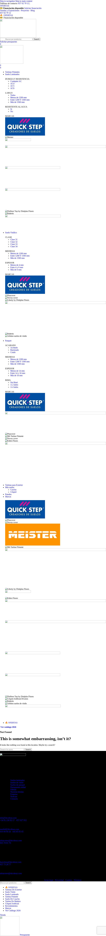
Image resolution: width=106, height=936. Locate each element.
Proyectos (25, 10)
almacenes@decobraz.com (11, 840)
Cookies (68, 880)
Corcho (13, 490)
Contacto (14, 799)
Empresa (13, 794)
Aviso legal (48, 880)
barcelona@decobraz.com (10, 862)
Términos (77, 880)
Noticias (13, 796)
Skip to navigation (7, 1)
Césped (13, 492)
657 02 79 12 (23, 3)
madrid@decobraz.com (9, 829)
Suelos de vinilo (16, 782)
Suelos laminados (17, 780)
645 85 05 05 (18, 831)
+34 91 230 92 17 (7, 820)
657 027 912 (21, 820)
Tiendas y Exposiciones (9, 10)
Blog (33, 10)
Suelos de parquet (17, 785)
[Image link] (13, 755)
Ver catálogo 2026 (8, 727)
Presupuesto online (18, 787)
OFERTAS (4, 6)
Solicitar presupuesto (8, 42)
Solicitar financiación (32, 8)
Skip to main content (23, 1)
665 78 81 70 (5, 843)
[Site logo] (18, 37)
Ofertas (13, 789)
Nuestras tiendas (17, 792)
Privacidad (59, 880)
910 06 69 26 (5, 831)
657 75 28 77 (5, 864)
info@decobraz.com (8, 818)
